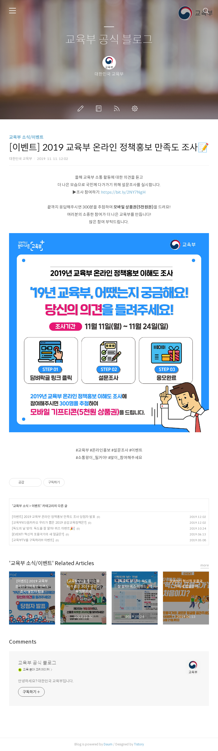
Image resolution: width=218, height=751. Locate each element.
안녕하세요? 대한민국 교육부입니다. (46, 681)
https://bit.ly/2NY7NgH (123, 192)
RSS (117, 108)
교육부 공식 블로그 (109, 39)
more (204, 565)
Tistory (139, 744)
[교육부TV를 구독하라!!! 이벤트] (33, 540)
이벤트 (36, 506)
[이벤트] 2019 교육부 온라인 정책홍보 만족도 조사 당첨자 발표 (53, 517)
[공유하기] (29, 482)
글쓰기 (81, 108)
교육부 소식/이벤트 (26, 137)
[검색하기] (206, 10)
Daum (108, 744)
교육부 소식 (20, 506)
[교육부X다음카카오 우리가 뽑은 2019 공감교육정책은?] (49, 523)
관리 (135, 108)
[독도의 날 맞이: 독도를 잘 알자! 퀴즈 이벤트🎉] (43, 528)
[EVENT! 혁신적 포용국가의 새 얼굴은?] (38, 534)
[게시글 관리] (35, 482)
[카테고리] (12, 10)
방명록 (99, 108)
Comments (22, 642)
